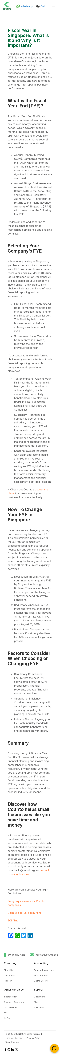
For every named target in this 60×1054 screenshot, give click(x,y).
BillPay (7, 1018)
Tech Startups (41, 975)
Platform (8, 980)
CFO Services (10, 1007)
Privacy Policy (33, 1038)
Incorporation (10, 996)
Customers (39, 996)
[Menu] (53, 6)
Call (42, 6)
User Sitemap (12, 1042)
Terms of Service (14, 1038)
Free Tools (39, 1007)
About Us (8, 970)
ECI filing (13, 920)
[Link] (7, 6)
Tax (6, 1012)
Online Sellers (41, 980)
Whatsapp (27, 6)
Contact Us (9, 975)
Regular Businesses (44, 970)
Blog (36, 1002)
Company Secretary (14, 1002)
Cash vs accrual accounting (25, 912)
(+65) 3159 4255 (16, 954)
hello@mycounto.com (47, 954)
